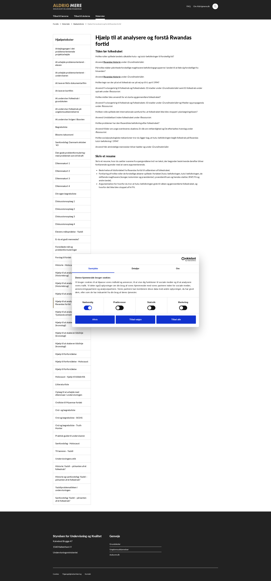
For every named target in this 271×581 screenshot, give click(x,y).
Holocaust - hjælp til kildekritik (70, 376)
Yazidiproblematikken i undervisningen (66, 489)
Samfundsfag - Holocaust (67, 443)
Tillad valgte (135, 319)
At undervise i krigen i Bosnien (70, 119)
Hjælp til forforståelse (66, 354)
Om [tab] (178, 268)
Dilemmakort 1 (62, 163)
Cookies (56, 574)
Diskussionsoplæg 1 (65, 201)
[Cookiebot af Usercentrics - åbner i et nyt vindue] (183, 259)
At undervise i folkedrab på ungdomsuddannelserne (68, 110)
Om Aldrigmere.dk (201, 6)
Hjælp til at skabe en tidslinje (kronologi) (69, 334)
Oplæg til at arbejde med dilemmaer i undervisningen (68, 393)
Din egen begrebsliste (65, 193)
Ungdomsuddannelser (119, 549)
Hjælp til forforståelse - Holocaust (71, 361)
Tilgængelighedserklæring (71, 574)
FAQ (189, 6)
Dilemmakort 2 (62, 171)
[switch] (120, 308)
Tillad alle (176, 319)
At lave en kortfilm (64, 90)
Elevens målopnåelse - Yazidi (69, 231)
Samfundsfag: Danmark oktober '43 (70, 143)
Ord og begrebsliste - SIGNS (68, 417)
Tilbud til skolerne (82, 16)
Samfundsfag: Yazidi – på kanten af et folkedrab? (70, 499)
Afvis (95, 319)
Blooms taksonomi (64, 134)
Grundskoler (115, 544)
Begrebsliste (61, 127)
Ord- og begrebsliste (65, 410)
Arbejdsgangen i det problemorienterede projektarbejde (65, 51)
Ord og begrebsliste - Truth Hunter (68, 427)
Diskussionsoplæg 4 (65, 224)
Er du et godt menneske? (67, 239)
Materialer (100, 16)
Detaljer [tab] (135, 268)
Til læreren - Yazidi (64, 451)
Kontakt (88, 574)
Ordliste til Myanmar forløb (68, 402)
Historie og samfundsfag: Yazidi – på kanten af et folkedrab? (71, 478)
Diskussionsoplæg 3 (65, 216)
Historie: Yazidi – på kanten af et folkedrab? (70, 467)
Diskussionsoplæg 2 (65, 209)
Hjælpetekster (64, 39)
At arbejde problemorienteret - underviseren (70, 74)
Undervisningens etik (65, 458)
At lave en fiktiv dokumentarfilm (70, 83)
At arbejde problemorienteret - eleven (70, 63)
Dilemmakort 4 (62, 186)
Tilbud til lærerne (60, 16)
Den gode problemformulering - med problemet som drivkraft (70, 154)
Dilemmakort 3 (62, 178)
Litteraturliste (62, 384)
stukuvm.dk (115, 554)
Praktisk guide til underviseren (70, 435)
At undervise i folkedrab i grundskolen (67, 100)
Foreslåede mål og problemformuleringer (66, 248)
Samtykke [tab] (93, 268)
